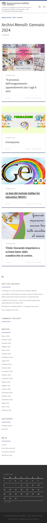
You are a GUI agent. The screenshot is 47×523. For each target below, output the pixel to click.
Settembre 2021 (7, 400)
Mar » (9, 502)
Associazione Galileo (18, 516)
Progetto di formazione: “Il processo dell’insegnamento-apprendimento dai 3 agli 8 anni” (21, 301)
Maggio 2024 (6, 347)
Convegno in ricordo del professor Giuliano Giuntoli (19, 291)
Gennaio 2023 (6, 368)
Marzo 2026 (5, 336)
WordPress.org (7, 455)
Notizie (5, 429)
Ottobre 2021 (6, 396)
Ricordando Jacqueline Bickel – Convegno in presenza (20, 306)
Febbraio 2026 (6, 340)
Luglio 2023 (5, 361)
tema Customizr (34, 519)
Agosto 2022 (6, 382)
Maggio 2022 (6, 385)
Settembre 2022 (7, 378)
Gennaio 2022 (6, 389)
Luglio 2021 (5, 403)
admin (8, 98)
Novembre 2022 (7, 371)
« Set (5, 502)
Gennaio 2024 (6, 354)
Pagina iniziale (6, 17)
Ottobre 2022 (6, 375)
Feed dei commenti (8, 452)
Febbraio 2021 (6, 410)
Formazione (12, 142)
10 (16, 485)
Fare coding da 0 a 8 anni (10, 310)
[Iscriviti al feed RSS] (3, 276)
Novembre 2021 (7, 393)
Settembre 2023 (7, 357)
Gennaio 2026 (6, 343)
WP (17, 519)
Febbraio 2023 (6, 364)
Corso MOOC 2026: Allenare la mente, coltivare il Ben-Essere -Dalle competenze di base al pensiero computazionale (22, 295)
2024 (14, 17)
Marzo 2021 (5, 407)
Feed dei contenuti (8, 448)
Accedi (4, 445)
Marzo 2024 (5, 350)
